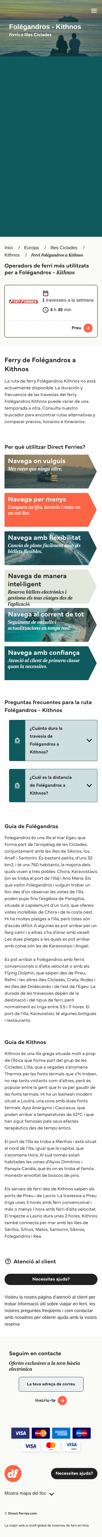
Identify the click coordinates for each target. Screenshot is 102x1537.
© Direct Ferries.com (21, 1513)
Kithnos (12, 255)
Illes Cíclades (63, 248)
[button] (53, 740)
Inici (8, 248)
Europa (31, 248)
